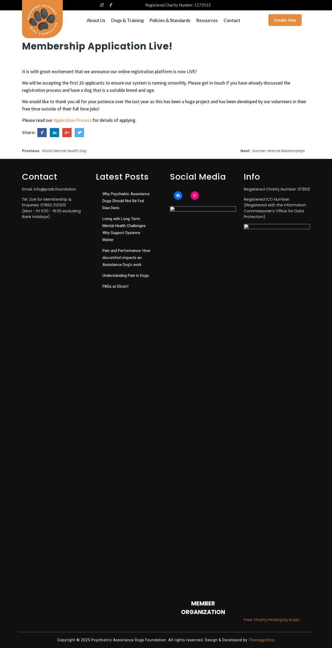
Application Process (72, 120)
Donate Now (285, 20)
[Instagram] (195, 196)
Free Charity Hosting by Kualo (272, 619)
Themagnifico (261, 640)
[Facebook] (178, 196)
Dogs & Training (127, 20)
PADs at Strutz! (115, 286)
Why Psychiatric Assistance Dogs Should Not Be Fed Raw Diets (126, 201)
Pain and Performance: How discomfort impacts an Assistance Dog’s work (126, 257)
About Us (96, 20)
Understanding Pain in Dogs (125, 275)
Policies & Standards (169, 20)
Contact (232, 20)
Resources (207, 20)
